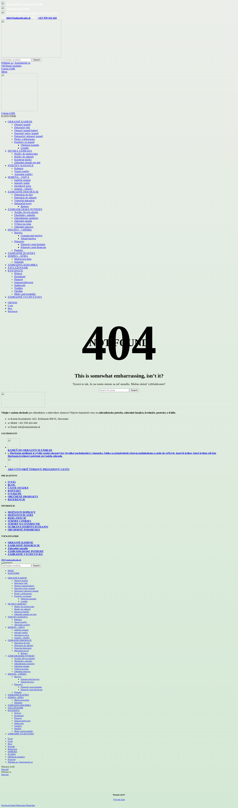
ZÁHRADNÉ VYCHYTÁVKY (25, 554)
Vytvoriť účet (119, 799)
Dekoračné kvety (23, 203)
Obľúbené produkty (23, 496)
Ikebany (25, 206)
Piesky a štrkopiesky (24, 139)
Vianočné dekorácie (24, 200)
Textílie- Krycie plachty (26, 212)
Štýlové (18, 273)
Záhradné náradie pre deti (27, 162)
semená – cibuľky (23, 188)
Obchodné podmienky (24, 529)
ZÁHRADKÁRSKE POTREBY (26, 551)
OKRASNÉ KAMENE (20, 542)
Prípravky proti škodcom (33, 247)
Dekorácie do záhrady (25, 197)
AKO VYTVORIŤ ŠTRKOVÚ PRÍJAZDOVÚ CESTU (39, 469)
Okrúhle (18, 291)
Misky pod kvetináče (25, 294)
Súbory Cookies (19, 521)
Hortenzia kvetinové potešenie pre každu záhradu (35, 456)
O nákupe (15, 493)
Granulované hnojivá (31, 235)
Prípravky (19, 241)
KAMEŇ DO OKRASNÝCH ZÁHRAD (30, 450)
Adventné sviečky (23, 174)
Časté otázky (18, 487)
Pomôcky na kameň (24, 142)
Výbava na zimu (22, 224)
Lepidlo (25, 148)
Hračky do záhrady (24, 156)
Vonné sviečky (21, 171)
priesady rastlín (22, 183)
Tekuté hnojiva (28, 238)
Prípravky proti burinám (33, 244)
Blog (11, 485)
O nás (12, 482)
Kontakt (14, 490)
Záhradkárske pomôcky (26, 218)
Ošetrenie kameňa (30, 145)
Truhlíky (18, 288)
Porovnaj (12, 759)
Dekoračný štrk (22, 127)
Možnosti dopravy (22, 512)
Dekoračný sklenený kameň (28, 136)
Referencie (16, 499)
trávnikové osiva (22, 186)
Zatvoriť (5, 769)
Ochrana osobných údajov (28, 526)
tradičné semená (22, 180)
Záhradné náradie (23, 221)
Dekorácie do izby (23, 194)
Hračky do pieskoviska (26, 153)
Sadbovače (19, 285)
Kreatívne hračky (23, 159)
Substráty (19, 262)
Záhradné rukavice (23, 226)
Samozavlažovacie (23, 282)
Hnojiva (18, 232)
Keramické (19, 276)
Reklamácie (17, 518)
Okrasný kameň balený (26, 130)
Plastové (18, 279)
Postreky (18, 250)
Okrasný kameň (22, 124)
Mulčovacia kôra (22, 259)
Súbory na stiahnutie (24, 523)
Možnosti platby (20, 515)
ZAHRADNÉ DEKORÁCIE (24, 545)
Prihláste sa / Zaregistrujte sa (20, 762)
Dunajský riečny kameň (26, 133)
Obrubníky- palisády (24, 215)
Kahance (18, 168)
